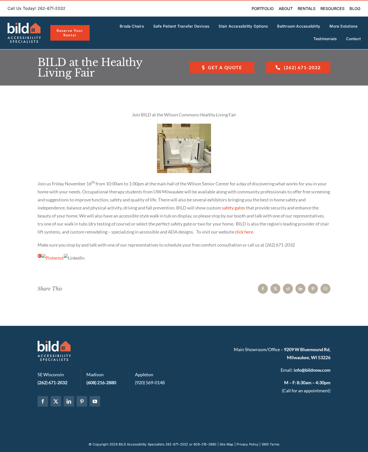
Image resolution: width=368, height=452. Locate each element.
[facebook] (43, 401)
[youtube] (95, 401)
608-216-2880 (205, 444)
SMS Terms (271, 444)
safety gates (233, 207)
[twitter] (56, 401)
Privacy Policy (247, 444)
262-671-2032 (176, 444)
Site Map (227, 444)
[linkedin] (69, 401)
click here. (244, 232)
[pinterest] (82, 401)
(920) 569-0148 (150, 382)
